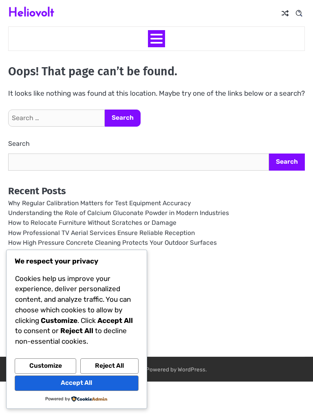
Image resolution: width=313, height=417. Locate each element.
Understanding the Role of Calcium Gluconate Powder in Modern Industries (118, 213)
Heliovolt (31, 12)
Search (19, 143)
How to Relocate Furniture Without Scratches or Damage (92, 222)
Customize (45, 365)
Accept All (76, 382)
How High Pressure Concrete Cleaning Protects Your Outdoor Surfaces (112, 242)
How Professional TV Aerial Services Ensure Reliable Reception (101, 233)
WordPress (191, 369)
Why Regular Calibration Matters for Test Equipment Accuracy (99, 203)
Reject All (109, 365)
